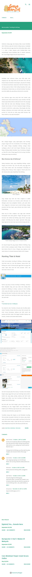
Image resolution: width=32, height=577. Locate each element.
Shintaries (8, 467)
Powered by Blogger (17, 572)
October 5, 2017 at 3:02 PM (19, 475)
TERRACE (4, 17)
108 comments (11, 530)
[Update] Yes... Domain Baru (12, 524)
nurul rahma (9, 457)
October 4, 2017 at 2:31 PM (18, 467)
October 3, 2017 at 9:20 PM (19, 457)
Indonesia (12, 428)
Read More (27, 530)
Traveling (18, 428)
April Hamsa (9, 475)
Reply (7, 454)
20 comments (10, 564)
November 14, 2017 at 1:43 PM (20, 488)
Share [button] (26, 428)
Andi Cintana (9, 439)
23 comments (10, 547)
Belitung (8, 428)
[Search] (26, 3)
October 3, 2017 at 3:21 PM (19, 439)
